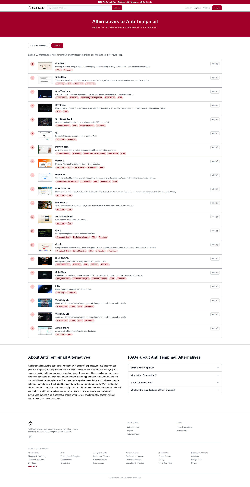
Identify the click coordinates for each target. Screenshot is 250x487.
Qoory (58, 230)
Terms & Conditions (185, 427)
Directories (79, 84)
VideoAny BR (62, 314)
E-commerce (61, 98)
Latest (188, 8)
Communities (66, 460)
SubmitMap (61, 77)
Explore (197, 8)
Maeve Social (61, 147)
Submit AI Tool (133, 434)
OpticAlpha (60, 272)
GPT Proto (60, 105)
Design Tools (196, 460)
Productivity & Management (91, 98)
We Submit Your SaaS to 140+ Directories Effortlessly (127, 2)
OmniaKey (60, 63)
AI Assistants (62, 307)
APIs (58, 70)
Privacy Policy (182, 430)
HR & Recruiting (165, 463)
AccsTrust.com (62, 91)
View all (31, 466)
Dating (161, 460)
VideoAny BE (62, 300)
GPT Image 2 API (63, 119)
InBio (58, 286)
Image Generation (86, 126)
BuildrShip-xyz (62, 188)
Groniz (58, 244)
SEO (69, 84)
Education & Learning (135, 463)
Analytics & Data (63, 237)
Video (72, 307)
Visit (56, 45)
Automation (92, 167)
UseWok (59, 161)
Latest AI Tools (133, 427)
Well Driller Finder (64, 216)
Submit (206, 8)
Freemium (67, 70)
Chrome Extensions (36, 460)
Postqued (60, 175)
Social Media (110, 98)
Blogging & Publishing (37, 456)
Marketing (60, 84)
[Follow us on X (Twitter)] (30, 437)
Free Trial (104, 265)
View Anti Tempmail (39, 45)
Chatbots (195, 456)
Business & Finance (99, 279)
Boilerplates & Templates (71, 456)
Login (217, 8)
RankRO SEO (62, 258)
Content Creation (63, 126)
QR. (57, 133)
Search (117, 8)
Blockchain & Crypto (80, 237)
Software (94, 265)
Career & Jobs (165, 456)
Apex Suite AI (62, 328)
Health (194, 463)
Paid (120, 98)
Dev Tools (32, 463)
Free (69, 195)
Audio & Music (132, 453)
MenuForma (61, 202)
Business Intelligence (134, 456)
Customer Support (133, 460)
